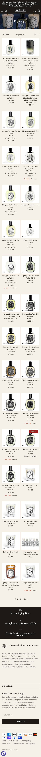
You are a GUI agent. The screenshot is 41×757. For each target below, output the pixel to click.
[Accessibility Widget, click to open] (3, 753)
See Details (28, 6)
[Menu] (2, 10)
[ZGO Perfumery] (20, 10)
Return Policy (6, 743)
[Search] (7, 10)
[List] (38, 35)
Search (4, 741)
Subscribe (20, 721)
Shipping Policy (26, 741)
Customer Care (14, 741)
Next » (26, 599)
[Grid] (35, 35)
